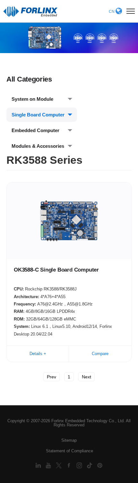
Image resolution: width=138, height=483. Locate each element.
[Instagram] (79, 465)
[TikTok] (90, 465)
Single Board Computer (38, 114)
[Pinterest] (100, 465)
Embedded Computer (35, 130)
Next (86, 376)
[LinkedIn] (38, 465)
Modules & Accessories (38, 146)
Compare (100, 353)
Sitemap (69, 440)
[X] (59, 465)
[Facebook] (69, 465)
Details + (38, 353)
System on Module (32, 99)
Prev (51, 376)
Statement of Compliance (69, 450)
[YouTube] (49, 465)
